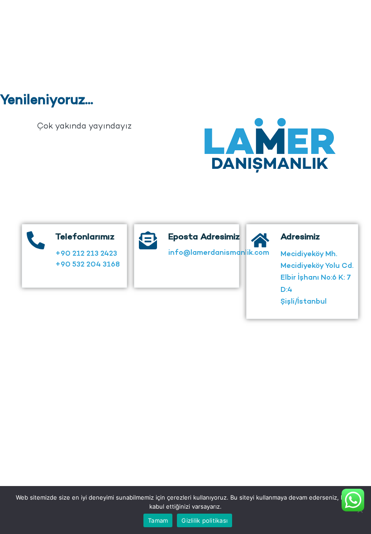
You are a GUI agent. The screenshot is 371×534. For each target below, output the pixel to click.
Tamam (158, 520)
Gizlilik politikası (204, 520)
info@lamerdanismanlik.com (218, 253)
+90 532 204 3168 (87, 265)
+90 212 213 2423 (86, 254)
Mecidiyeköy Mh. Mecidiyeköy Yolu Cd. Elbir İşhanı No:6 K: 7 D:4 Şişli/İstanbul (317, 278)
